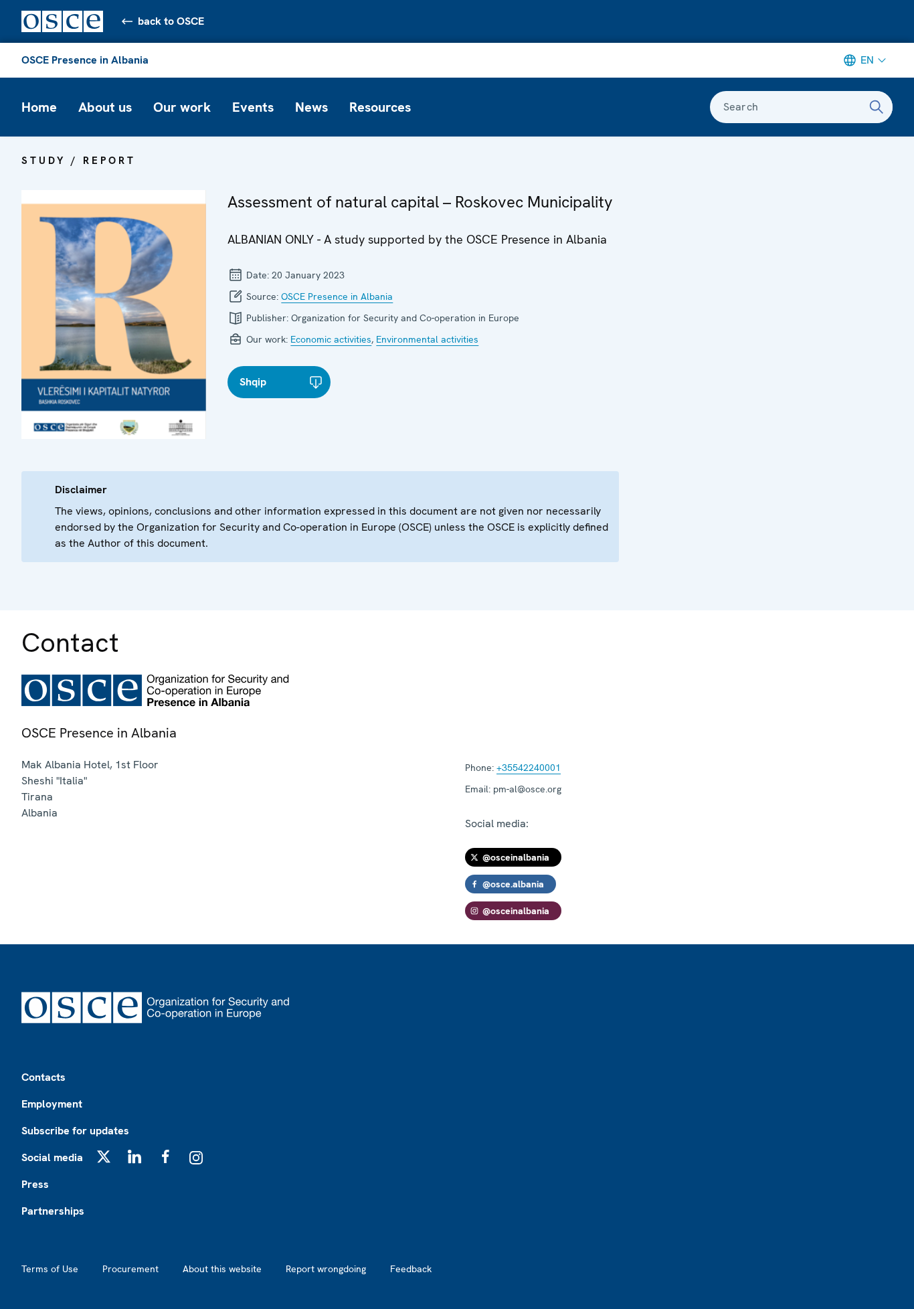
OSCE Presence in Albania (85, 60)
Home (39, 107)
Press (35, 1184)
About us (105, 107)
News (311, 107)
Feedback (411, 1269)
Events (253, 107)
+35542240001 (528, 768)
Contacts (43, 1077)
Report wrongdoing (326, 1269)
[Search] (876, 107)
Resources (380, 107)
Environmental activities (427, 339)
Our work (182, 107)
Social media (52, 1157)
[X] (104, 1156)
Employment (51, 1104)
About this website (222, 1269)
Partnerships (52, 1211)
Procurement (130, 1269)
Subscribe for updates (75, 1131)
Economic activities (330, 339)
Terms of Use (49, 1269)
